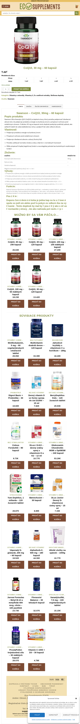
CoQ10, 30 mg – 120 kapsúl (36, 243)
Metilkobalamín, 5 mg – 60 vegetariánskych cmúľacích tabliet (16, 348)
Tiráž (73, 719)
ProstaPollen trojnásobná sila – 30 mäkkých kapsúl (16, 654)
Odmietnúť (53, 715)
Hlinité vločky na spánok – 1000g (57, 551)
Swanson (11, 99)
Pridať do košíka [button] (15, 256)
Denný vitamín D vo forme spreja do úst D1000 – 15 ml (36, 399)
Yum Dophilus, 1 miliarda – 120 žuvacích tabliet (16, 500)
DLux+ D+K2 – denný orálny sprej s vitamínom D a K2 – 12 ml (36, 450)
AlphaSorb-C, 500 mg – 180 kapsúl (36, 553)
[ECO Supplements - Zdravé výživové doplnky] (40, 6)
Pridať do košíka (21, 89)
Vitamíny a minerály (16, 95)
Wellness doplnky (57, 95)
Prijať (37, 715)
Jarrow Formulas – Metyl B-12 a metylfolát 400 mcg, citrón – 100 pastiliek (15, 602)
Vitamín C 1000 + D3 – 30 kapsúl (36, 651)
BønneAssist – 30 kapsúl (36, 499)
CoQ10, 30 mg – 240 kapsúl (16, 243)
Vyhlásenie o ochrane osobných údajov (61, 719)
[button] (76, 698)
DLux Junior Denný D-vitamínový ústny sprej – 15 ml (57, 503)
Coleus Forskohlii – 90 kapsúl (15, 448)
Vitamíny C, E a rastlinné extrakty (37, 95)
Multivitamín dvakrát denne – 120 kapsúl (36, 345)
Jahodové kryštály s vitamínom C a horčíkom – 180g (57, 347)
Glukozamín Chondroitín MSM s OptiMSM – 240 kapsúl (57, 449)
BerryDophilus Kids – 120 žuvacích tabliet (57, 398)
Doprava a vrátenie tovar (23, 684)
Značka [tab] (29, 106)
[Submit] (77, 13)
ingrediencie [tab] (56, 106)
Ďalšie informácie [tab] (41, 106)
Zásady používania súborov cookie (41, 719)
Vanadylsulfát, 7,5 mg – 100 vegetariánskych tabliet (57, 601)
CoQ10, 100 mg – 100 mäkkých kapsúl (57, 244)
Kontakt (24, 686)
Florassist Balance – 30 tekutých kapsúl (36, 600)
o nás (35, 686)
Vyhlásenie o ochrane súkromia (37, 692)
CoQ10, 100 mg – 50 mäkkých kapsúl (15, 292)
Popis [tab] (21, 106)
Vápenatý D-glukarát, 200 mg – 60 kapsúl (16, 553)
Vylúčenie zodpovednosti (37, 688)
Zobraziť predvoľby (70, 715)
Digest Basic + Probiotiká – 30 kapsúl (15, 398)
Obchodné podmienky (51, 684)
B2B (44, 686)
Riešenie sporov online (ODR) (20, 713)
